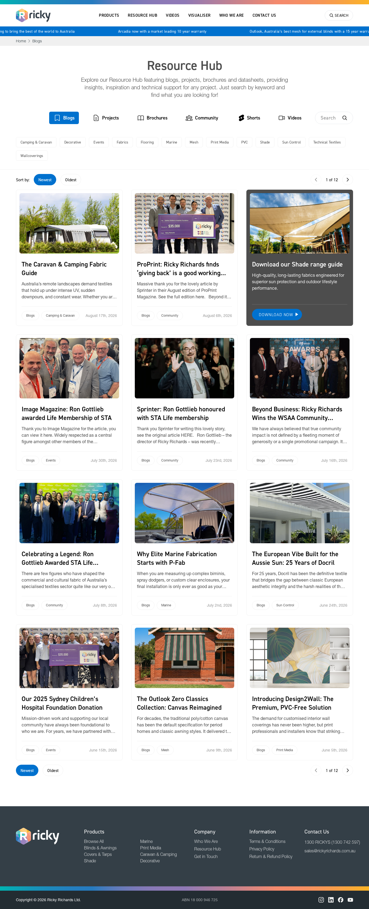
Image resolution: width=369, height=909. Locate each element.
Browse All (94, 841)
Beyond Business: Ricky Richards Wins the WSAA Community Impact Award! (297, 417)
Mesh (194, 142)
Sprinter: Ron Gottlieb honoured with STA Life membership (181, 413)
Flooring (147, 142)
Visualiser (199, 15)
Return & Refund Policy (270, 856)
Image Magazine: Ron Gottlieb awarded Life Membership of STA (67, 413)
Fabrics (122, 142)
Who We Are (231, 15)
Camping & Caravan (36, 142)
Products (109, 15)
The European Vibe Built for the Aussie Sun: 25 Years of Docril (295, 558)
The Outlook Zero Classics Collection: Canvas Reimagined (179, 703)
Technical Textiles (327, 142)
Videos (172, 15)
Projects (110, 118)
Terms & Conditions (267, 841)
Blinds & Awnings (100, 847)
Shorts (253, 118)
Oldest (70, 179)
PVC (244, 142)
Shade (265, 142)
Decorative (72, 142)
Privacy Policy (261, 849)
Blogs (69, 118)
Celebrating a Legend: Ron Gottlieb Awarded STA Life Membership (58, 562)
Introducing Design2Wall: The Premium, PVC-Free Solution (293, 703)
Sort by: (22, 179)
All (33, 118)
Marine (171, 142)
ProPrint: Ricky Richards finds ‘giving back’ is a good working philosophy (178, 273)
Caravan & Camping (158, 854)
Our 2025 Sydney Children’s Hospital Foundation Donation (62, 703)
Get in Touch (206, 856)
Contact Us (264, 15)
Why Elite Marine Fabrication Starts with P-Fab (177, 558)
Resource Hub (142, 15)
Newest (45, 179)
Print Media (220, 142)
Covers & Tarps (98, 854)
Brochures (157, 118)
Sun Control (291, 142)
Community (206, 118)
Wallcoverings (32, 155)
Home (21, 41)
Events (98, 142)
